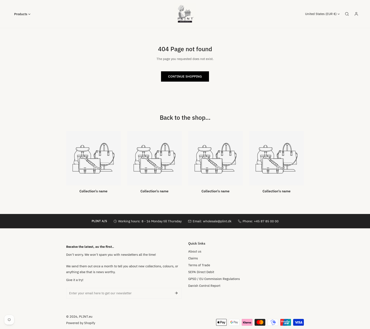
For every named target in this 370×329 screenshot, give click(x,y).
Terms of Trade (199, 265)
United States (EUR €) (321, 14)
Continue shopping (185, 76)
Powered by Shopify (80, 323)
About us (194, 251)
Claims (193, 258)
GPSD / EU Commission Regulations (214, 279)
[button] (22, 14)
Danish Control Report (204, 286)
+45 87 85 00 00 (266, 221)
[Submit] (176, 293)
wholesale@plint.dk (217, 221)
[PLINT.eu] (185, 14)
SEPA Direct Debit (201, 272)
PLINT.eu (85, 316)
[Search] (347, 14)
